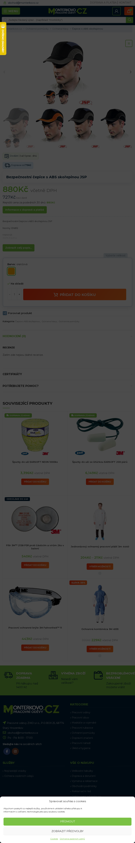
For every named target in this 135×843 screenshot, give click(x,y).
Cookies (54, 838)
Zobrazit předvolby (67, 831)
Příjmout (67, 821)
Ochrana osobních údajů (72, 838)
